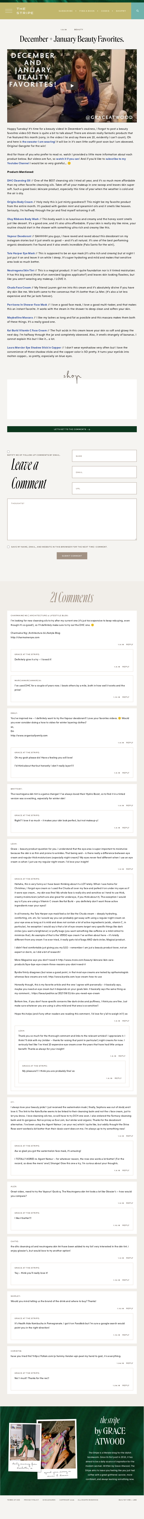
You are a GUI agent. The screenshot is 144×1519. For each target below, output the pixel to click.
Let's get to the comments (70, 429)
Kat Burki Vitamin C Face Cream (27, 330)
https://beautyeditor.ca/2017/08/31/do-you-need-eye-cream (66, 993)
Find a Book (87, 11)
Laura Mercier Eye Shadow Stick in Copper (34, 347)
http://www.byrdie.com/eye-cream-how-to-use (75, 976)
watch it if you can (67, 158)
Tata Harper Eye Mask (21, 253)
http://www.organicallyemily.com (29, 735)
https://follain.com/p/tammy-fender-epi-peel (58, 1356)
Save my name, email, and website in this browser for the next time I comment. (59, 547)
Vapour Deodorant (19, 236)
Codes (105, 11)
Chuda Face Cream (19, 287)
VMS (129, 1500)
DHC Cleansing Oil (19, 180)
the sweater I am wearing (38, 141)
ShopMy (121, 11)
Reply (129, 644)
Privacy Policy (31, 1500)
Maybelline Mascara (20, 317)
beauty (78, 29)
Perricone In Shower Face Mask (27, 304)
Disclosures (49, 1500)
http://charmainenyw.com (25, 637)
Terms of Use (13, 1500)
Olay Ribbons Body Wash (23, 219)
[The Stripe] (25, 11)
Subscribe (66, 11)
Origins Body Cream (20, 201)
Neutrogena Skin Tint (20, 270)
